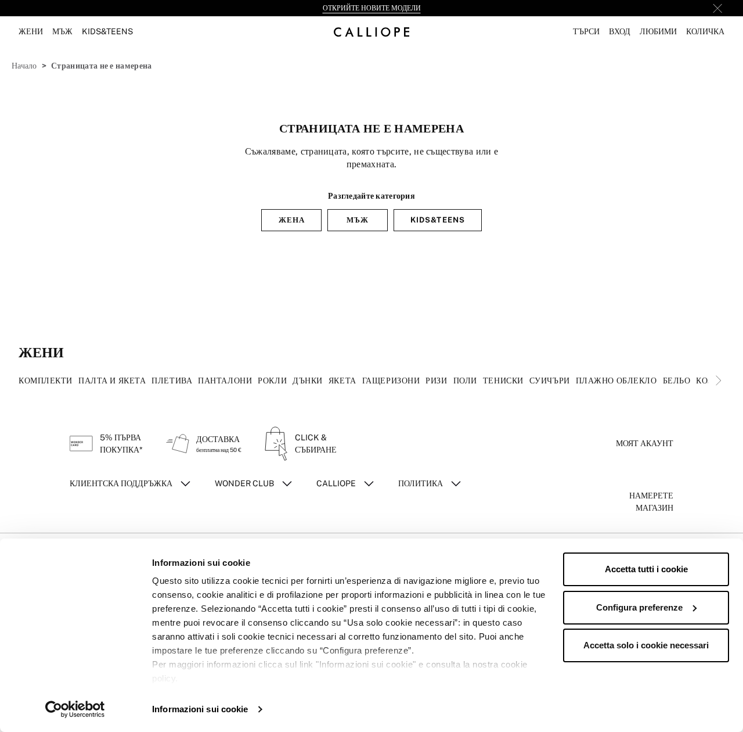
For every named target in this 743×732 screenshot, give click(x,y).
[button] (586, 32)
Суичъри (549, 380)
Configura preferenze (639, 607)
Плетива (172, 380)
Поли (465, 380)
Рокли (272, 380)
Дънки (308, 380)
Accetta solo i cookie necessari (646, 645)
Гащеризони (391, 380)
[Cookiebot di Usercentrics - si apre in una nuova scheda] (75, 709)
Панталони (225, 380)
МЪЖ (358, 220)
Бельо (677, 380)
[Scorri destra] (718, 380)
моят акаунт (644, 443)
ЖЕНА (292, 220)
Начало (24, 65)
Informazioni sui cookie (200, 709)
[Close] (717, 8)
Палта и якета (112, 380)
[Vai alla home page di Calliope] (371, 32)
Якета (342, 380)
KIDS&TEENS (437, 220)
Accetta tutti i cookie (646, 569)
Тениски (503, 380)
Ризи (436, 380)
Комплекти (46, 380)
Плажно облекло (616, 380)
